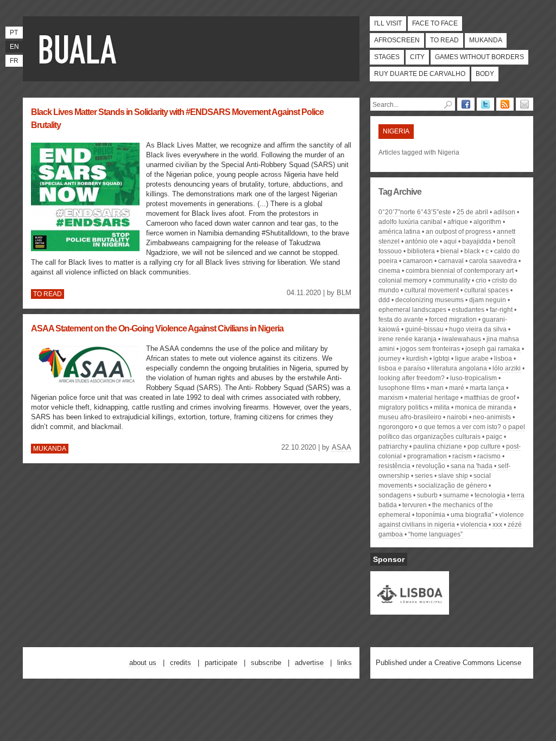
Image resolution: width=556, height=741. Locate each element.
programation (427, 456)
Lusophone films (401, 388)
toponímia (430, 515)
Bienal (449, 251)
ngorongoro (395, 427)
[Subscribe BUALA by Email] (524, 104)
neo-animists (492, 417)
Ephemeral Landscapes (412, 310)
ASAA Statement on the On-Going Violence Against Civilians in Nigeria (157, 328)
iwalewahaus (461, 339)
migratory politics (403, 407)
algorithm (487, 222)
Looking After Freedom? (411, 378)
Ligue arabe (472, 358)
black (472, 251)
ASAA (341, 447)
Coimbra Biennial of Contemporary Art (460, 270)
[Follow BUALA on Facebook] (466, 104)
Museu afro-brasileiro (409, 417)
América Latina (399, 231)
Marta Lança (487, 388)
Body (485, 74)
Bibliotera (421, 251)
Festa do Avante (401, 319)
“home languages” (435, 534)
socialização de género (452, 485)
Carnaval (451, 261)
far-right (501, 310)
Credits (180, 663)
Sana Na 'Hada (471, 466)
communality (451, 280)
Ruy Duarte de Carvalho (419, 74)
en (14, 46)
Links (344, 663)
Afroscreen (397, 40)
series (424, 476)
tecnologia (490, 495)
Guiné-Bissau (424, 329)
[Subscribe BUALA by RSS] (505, 104)
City (417, 57)
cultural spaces (486, 290)
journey (389, 358)
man (437, 388)
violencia (473, 524)
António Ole (421, 241)
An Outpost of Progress (458, 231)
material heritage (434, 397)
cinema (389, 270)
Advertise (309, 663)
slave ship (453, 476)
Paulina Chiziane (437, 446)
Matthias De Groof (489, 397)
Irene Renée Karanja (407, 339)
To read (444, 40)
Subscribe (266, 663)
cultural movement (432, 290)
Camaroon (418, 261)
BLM (344, 293)
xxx (497, 524)
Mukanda (485, 40)
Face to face (435, 23)
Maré (456, 388)
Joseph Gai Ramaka (492, 349)
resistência (394, 466)
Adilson (504, 212)
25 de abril (472, 212)
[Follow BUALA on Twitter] (485, 104)
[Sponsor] (409, 610)
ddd (384, 300)
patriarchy (393, 446)
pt (14, 32)
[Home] (80, 49)
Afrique (457, 222)
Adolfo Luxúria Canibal (410, 222)
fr (14, 61)
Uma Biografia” (472, 515)
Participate (221, 663)
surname (456, 495)
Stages (387, 57)
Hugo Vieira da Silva (478, 329)
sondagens (395, 495)
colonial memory (402, 280)
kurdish (417, 358)
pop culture (484, 446)
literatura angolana (459, 368)
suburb (427, 495)
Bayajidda (476, 241)
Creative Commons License (477, 663)
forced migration (453, 319)
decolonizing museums (429, 300)
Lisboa (503, 358)
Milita (442, 407)
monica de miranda (483, 407)
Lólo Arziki (506, 368)
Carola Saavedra (493, 261)
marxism (390, 397)
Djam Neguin (487, 300)
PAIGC (494, 436)
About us (142, 663)
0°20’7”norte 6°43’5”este (414, 212)
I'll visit (388, 23)
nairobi (457, 417)
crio (481, 280)
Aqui (450, 241)
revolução (430, 466)
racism (462, 456)
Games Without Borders (479, 57)
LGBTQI (441, 358)
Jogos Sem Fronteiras (430, 349)
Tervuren (414, 505)
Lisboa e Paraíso (402, 368)
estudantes (468, 310)
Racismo (489, 456)
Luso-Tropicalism (473, 378)
